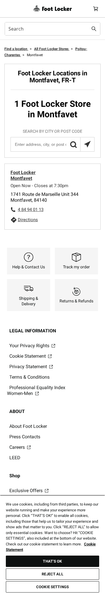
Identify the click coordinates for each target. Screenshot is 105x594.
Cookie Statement (28, 356)
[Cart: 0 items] (95, 8)
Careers (17, 447)
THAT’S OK (52, 561)
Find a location (16, 49)
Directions (28, 219)
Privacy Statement (28, 366)
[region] (52, 544)
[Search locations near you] (87, 144)
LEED (14, 457)
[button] (73, 144)
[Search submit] (94, 28)
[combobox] (52, 28)
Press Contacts (24, 436)
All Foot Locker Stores (51, 49)
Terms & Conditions (29, 377)
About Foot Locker (28, 426)
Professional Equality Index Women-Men (36, 390)
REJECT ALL (52, 574)
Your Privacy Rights (29, 345)
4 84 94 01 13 (30, 209)
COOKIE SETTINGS (52, 587)
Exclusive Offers (26, 490)
